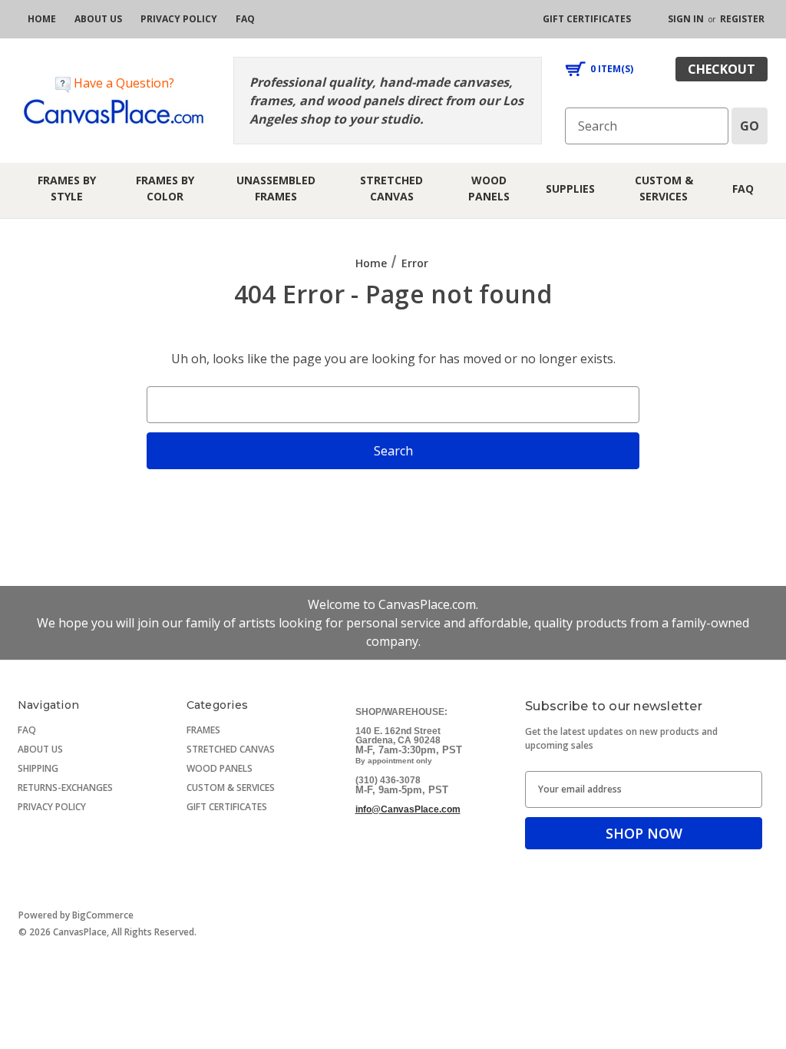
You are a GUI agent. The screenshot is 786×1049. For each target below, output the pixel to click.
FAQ (743, 188)
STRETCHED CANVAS (231, 749)
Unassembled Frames (275, 188)
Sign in (686, 18)
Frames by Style (67, 188)
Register (742, 18)
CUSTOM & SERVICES (231, 787)
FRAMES (203, 729)
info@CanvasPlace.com (408, 809)
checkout (721, 69)
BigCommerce (103, 915)
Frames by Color (165, 188)
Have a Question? (122, 82)
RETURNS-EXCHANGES (65, 787)
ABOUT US (40, 749)
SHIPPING (38, 768)
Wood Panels (489, 188)
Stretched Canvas (391, 188)
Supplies (570, 188)
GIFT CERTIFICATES (227, 806)
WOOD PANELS (220, 768)
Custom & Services (664, 188)
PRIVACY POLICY (52, 806)
